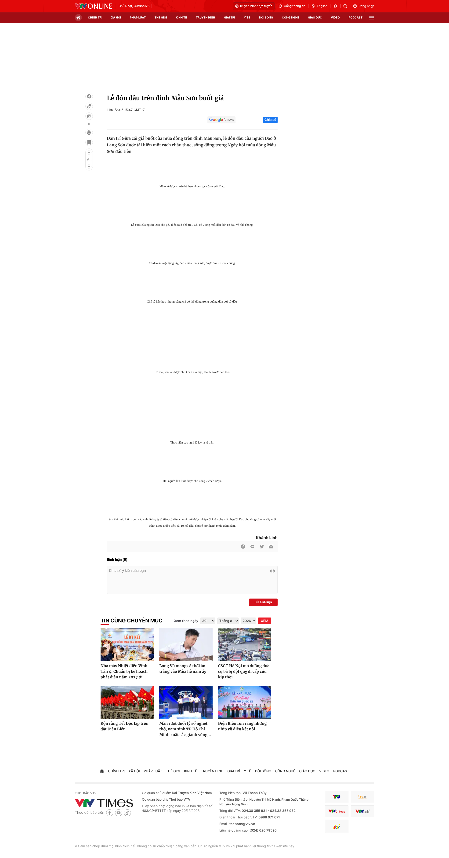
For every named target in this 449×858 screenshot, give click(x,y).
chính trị (95, 17)
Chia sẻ (270, 120)
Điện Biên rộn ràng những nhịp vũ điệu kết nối (242, 726)
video (335, 17)
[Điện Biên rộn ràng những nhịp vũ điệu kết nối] (244, 702)
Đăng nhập (366, 6)
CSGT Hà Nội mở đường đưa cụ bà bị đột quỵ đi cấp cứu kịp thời (243, 672)
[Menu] (371, 18)
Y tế (247, 17)
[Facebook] (89, 96)
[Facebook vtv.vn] (336, 6)
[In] (89, 132)
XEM (264, 621)
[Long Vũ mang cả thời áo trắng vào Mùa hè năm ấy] (185, 644)
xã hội (116, 17)
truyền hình (205, 17)
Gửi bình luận (263, 602)
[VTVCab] (362, 811)
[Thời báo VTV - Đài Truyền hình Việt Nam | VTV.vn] (93, 6)
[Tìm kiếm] (346, 6)
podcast (355, 17)
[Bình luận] (89, 116)
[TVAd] (362, 797)
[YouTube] (118, 812)
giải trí (229, 17)
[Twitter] (261, 546)
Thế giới (161, 17)
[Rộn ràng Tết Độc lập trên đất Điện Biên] (127, 702)
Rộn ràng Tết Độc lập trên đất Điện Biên (124, 726)
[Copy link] (89, 106)
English (322, 6)
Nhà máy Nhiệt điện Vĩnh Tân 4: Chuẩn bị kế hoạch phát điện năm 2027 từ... (124, 672)
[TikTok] (127, 812)
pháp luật (138, 17)
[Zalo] (252, 546)
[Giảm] (89, 166)
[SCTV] (336, 826)
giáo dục (315, 17)
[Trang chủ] (78, 17)
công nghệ (290, 17)
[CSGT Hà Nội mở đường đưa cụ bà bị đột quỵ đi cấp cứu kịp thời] (244, 644)
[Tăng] (89, 152)
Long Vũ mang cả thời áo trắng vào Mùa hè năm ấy (182, 669)
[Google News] (221, 120)
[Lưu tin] (89, 142)
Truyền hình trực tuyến (255, 6)
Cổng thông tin (294, 6)
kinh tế (181, 17)
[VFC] (336, 797)
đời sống (266, 17)
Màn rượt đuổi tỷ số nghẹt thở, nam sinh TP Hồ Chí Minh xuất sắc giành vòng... (185, 729)
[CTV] (336, 811)
